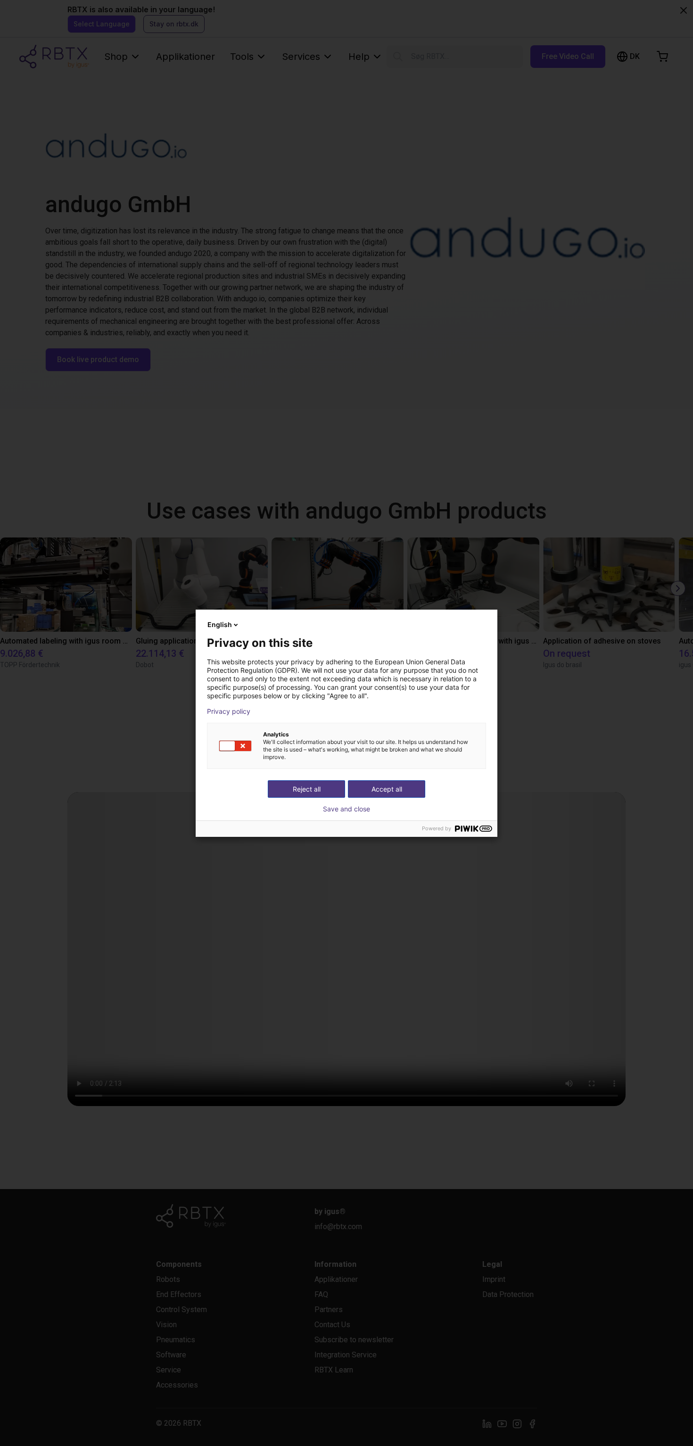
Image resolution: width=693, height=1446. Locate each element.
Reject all (307, 789)
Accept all (386, 789)
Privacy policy (228, 711)
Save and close (346, 809)
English (219, 624)
